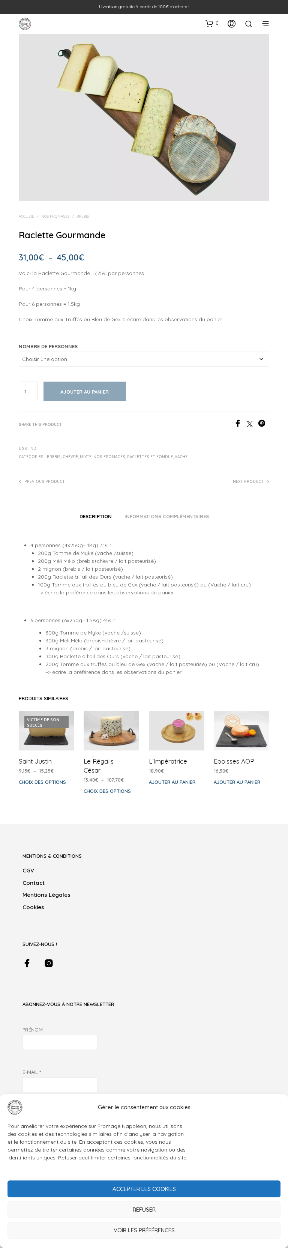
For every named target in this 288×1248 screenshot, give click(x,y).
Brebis (82, 216)
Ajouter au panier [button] (172, 782)
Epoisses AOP (234, 761)
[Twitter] (252, 425)
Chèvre (70, 456)
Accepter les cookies (144, 1188)
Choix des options (42, 782)
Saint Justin (35, 761)
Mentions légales (46, 894)
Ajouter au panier (84, 392)
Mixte (86, 456)
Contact (33, 882)
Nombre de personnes (48, 346)
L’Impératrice (168, 761)
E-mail (31, 1072)
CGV (28, 870)
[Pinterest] (263, 425)
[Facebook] (240, 425)
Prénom (32, 1030)
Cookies (33, 907)
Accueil (26, 216)
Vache (181, 456)
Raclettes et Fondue (150, 456)
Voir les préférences (144, 1230)
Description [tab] (96, 516)
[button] (212, 23)
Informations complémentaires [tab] (166, 516)
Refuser (144, 1209)
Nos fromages (55, 216)
